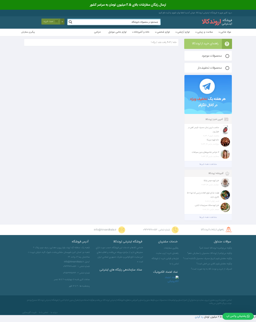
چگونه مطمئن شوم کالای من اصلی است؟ (214, 264)
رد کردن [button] (199, 317)
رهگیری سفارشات (171, 248)
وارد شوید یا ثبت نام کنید (169, 13)
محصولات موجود (212, 55)
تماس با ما (174, 264)
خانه (175, 42)
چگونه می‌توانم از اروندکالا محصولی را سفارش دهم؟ (209, 253)
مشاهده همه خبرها (208, 164)
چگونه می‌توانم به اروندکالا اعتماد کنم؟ (215, 248)
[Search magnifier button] (70, 22)
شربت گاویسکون (29, 312)
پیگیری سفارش (28, 32)
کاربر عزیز (223, 13)
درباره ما (54, 312)
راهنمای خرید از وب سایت (167, 253)
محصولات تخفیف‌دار (210, 67)
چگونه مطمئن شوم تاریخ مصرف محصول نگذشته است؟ (208, 258)
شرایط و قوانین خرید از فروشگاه (165, 258)
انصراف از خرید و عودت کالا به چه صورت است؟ (211, 269)
